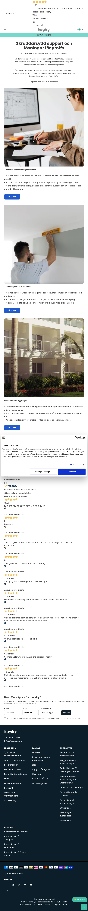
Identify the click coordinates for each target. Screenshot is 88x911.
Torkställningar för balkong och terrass (69, 770)
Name (6, 708)
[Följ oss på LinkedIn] (7, 891)
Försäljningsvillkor (12, 783)
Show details (75, 465)
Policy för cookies (12, 769)
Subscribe (66, 712)
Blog (34, 765)
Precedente (9, 496)
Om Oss (36, 752)
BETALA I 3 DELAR (44, 35)
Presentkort (65, 820)
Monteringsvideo (40, 783)
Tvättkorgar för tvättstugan (67, 814)
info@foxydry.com (13, 741)
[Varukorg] (78, 30)
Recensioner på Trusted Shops (15, 854)
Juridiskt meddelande (14, 760)
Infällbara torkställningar (72, 787)
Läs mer (12, 196)
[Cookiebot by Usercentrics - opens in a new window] (76, 437)
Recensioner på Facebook (11, 846)
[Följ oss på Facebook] (7, 885)
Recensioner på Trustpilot (11, 838)
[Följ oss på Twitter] (13, 885)
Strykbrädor (65, 808)
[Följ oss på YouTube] (31, 885)
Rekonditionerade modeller (68, 794)
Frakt (6, 778)
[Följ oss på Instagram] (19, 885)
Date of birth (46, 708)
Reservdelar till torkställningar (67, 802)
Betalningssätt (11, 765)
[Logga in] (83, 30)
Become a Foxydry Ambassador (41, 759)
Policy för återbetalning (15, 774)
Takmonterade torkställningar (67, 754)
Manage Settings (42, 471)
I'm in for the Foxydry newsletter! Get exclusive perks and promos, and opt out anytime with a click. (43, 718)
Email (25, 708)
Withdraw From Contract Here (11, 794)
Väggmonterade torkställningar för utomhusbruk (68, 779)
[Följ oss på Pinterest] (25, 885)
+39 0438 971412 (12, 737)
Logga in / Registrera (42, 769)
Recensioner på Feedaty (15, 831)
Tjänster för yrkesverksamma (12, 754)
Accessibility (10, 800)
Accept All (71, 471)
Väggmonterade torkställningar (68, 762)
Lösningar (36, 774)
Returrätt (8, 788)
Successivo (21, 496)
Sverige (9, 13)
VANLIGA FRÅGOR (40, 778)
